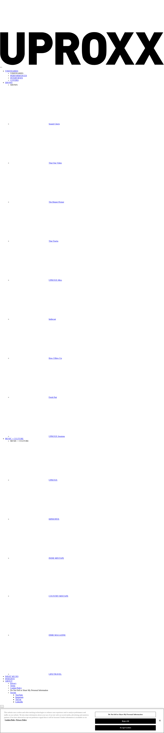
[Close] (160, 720)
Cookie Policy (16, 688)
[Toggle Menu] (1, 67)
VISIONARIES (11, 71)
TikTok (18, 699)
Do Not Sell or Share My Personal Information (125, 714)
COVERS (14, 80)
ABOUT (8, 681)
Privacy (13, 683)
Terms (12, 686)
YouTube (19, 695)
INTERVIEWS (16, 78)
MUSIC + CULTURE (14, 439)
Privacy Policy (21, 720)
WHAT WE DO (11, 676)
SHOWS (8, 82)
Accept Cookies (125, 728)
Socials (13, 693)
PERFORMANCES (18, 76)
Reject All (125, 721)
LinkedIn (19, 702)
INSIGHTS (10, 679)
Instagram (19, 697)
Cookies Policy (10, 720)
